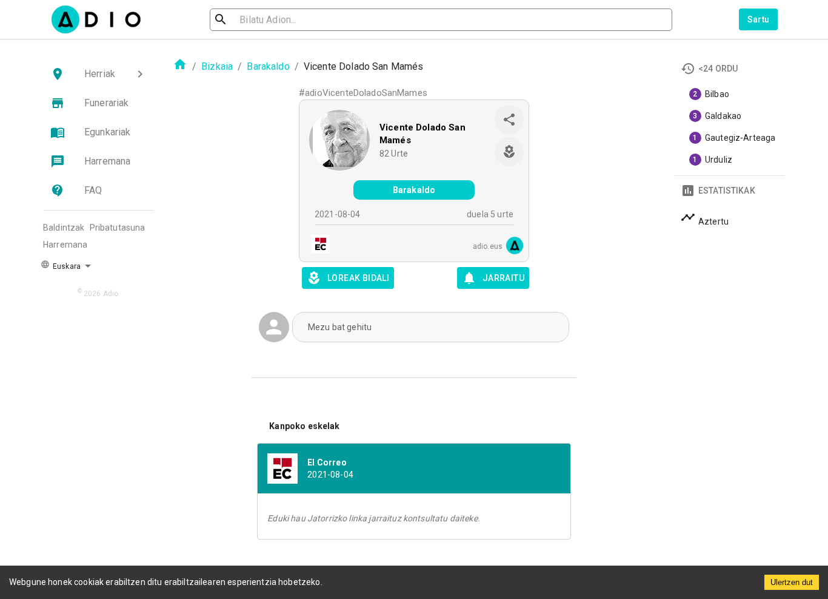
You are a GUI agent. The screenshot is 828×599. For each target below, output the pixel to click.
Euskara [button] (66, 266)
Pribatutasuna (117, 227)
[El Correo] (317, 245)
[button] (99, 74)
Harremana (65, 244)
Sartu (758, 19)
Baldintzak (64, 227)
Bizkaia (217, 66)
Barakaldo (268, 66)
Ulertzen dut (791, 582)
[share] (509, 119)
